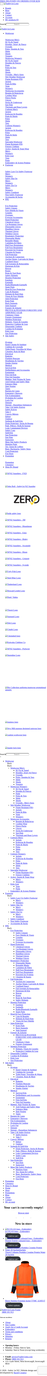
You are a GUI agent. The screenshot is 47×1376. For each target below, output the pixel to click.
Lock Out (9, 400)
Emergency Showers (13, 393)
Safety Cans (10, 430)
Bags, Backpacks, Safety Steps (18, 449)
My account (10, 1202)
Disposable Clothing (13, 326)
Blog (7, 10)
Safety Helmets (11, 275)
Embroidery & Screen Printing (17, 163)
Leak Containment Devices (16, 428)
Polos (7, 119)
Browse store (23, 1213)
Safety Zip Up (11, 185)
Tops (7, 158)
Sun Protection (11, 333)
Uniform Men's (11, 109)
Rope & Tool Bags (13, 273)
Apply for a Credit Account (16, 1327)
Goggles (8, 213)
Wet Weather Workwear (15, 77)
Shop (7, 1190)
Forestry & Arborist (13, 308)
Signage (8, 402)
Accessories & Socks (14, 197)
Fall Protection (11, 254)
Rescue (8, 268)
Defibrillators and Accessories (17, 370)
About (7, 13)
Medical (8, 365)
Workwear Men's (12, 40)
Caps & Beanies (12, 292)
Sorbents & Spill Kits (14, 421)
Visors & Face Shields (14, 296)
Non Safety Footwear (14, 195)
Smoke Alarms (11, 363)
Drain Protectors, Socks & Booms (19, 423)
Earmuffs (9, 282)
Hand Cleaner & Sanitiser (15, 344)
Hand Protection (12, 220)
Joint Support (10, 306)
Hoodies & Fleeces (13, 63)
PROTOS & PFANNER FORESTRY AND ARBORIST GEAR (29, 1037)
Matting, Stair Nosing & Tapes (17, 379)
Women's (9, 88)
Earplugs (9, 280)
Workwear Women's (13, 58)
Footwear (9, 893)
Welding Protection (13, 319)
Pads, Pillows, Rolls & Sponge (18, 426)
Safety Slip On (11, 178)
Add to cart (12, 1236)
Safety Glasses (11, 208)
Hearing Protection (13, 278)
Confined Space (11, 261)
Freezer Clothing (12, 146)
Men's (7, 151)
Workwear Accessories (14, 91)
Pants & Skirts (11, 135)
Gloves (8, 100)
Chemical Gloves (12, 222)
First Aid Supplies (12, 377)
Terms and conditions (14, 1332)
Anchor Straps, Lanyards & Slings (19, 259)
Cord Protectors (11, 451)
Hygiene (8, 342)
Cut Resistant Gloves (14, 224)
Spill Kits (9, 433)
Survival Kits (10, 368)
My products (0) (12, 20)
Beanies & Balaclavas (14, 93)
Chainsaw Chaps (12, 315)
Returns (8, 1339)
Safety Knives (11, 409)
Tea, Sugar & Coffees (14, 447)
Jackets (8, 81)
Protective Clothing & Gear (16, 324)
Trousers (8, 56)
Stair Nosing (10, 386)
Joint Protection (11, 299)
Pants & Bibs (10, 84)
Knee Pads (9, 301)
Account (8, 17)
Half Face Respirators (14, 245)
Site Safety (9, 1063)
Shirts (7, 51)
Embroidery (10, 1329)
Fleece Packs (10, 98)
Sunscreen (9, 440)
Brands (8, 8)
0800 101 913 (8, 1312)
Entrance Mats (11, 384)
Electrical (9, 354)
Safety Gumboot (12, 192)
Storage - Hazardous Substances (18, 405)
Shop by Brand (11, 1186)
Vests (7, 86)
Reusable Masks (12, 241)
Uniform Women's (12, 126)
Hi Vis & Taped (11, 42)
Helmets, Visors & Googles (16, 322)
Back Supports (11, 303)
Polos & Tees (10, 68)
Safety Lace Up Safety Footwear (18, 171)
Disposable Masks (12, 238)
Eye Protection (11, 206)
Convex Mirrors (11, 414)
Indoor (8, 416)
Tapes (7, 389)
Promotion (9, 462)
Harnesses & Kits (12, 266)
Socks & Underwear (13, 102)
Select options (14, 1305)
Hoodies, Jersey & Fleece (15, 44)
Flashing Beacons (12, 358)
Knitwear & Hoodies (13, 114)
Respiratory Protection (14, 236)
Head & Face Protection (15, 289)
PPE (7, 926)
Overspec (9, 215)
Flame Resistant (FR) (14, 79)
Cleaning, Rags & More (15, 351)
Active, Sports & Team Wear (17, 149)
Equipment (9, 372)
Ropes (7, 271)
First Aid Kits (10, 375)
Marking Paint (11, 444)
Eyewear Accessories (14, 217)
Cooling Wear (11, 95)
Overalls (8, 47)
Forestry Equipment (13, 317)
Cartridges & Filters (13, 243)
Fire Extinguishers (12, 396)
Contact (8, 15)
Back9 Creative (20, 1373)
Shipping (9, 1336)
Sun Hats (9, 105)
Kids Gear (9, 156)
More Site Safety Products (16, 442)
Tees (7, 123)
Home (7, 1188)
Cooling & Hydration (14, 329)
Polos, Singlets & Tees (14, 49)
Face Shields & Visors (14, 210)
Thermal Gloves (12, 231)
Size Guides (10, 1325)
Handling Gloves (12, 229)
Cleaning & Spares (13, 252)
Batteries (8, 356)
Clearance (9, 465)
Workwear (9, 761)
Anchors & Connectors (14, 257)
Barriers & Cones (12, 391)
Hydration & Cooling (14, 398)
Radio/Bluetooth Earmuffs (16, 285)
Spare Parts (9, 287)
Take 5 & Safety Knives (15, 407)
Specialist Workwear (13, 142)
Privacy (8, 1334)
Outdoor (8, 419)
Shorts (7, 54)
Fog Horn (9, 454)
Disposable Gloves (13, 227)
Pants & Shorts (11, 116)
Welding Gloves (12, 234)
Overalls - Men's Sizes (14, 74)
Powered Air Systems (14, 250)
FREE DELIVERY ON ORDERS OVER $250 (20, 1)
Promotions (10, 1193)
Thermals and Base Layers (16, 107)
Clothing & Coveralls (14, 347)
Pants (7, 65)
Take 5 (8, 412)
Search (3, 24)
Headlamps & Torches (14, 361)
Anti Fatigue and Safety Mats (17, 382)
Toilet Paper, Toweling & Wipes (18, 349)
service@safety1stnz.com (22, 1357)
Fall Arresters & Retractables (17, 264)
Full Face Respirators (14, 248)
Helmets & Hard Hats (14, 294)
